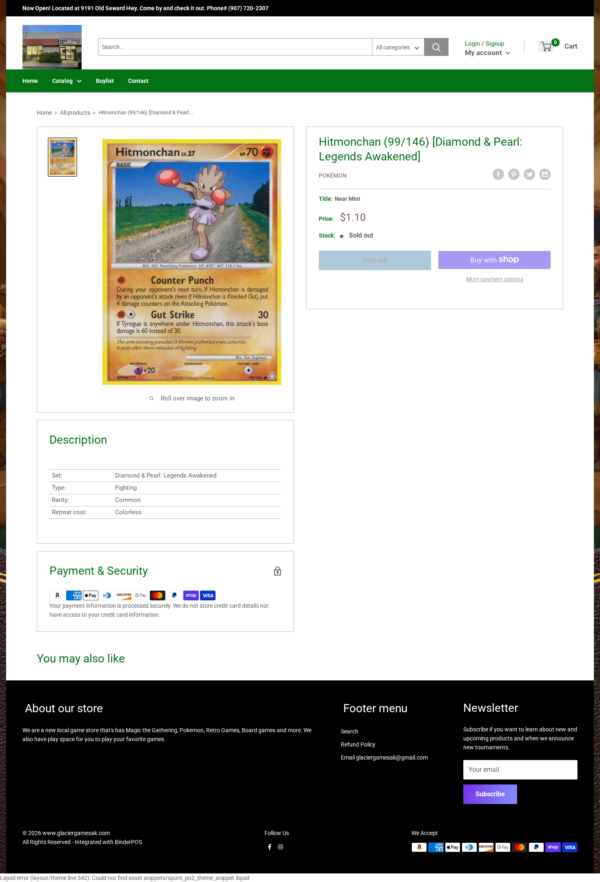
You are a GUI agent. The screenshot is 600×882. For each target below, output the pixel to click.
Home (30, 81)
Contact (138, 81)
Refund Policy (358, 744)
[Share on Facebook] (498, 174)
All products (75, 112)
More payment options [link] (494, 278)
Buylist (105, 81)
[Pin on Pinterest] (514, 174)
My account (484, 53)
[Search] (436, 47)
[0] (546, 46)
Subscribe (490, 794)
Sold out (375, 260)
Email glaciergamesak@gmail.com (384, 757)
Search (349, 731)
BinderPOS (128, 842)
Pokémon (333, 175)
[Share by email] (545, 174)
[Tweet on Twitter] (529, 174)
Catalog (62, 81)
